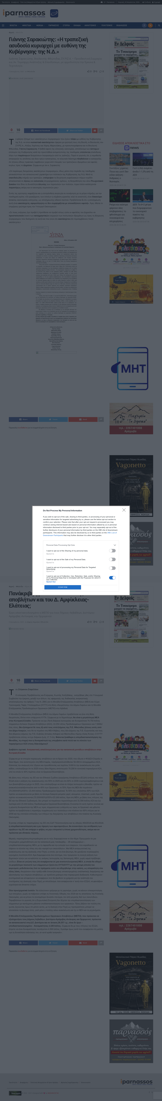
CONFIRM (62, 587)
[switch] (112, 550)
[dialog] (81, 550)
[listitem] (81, 545)
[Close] (124, 510)
